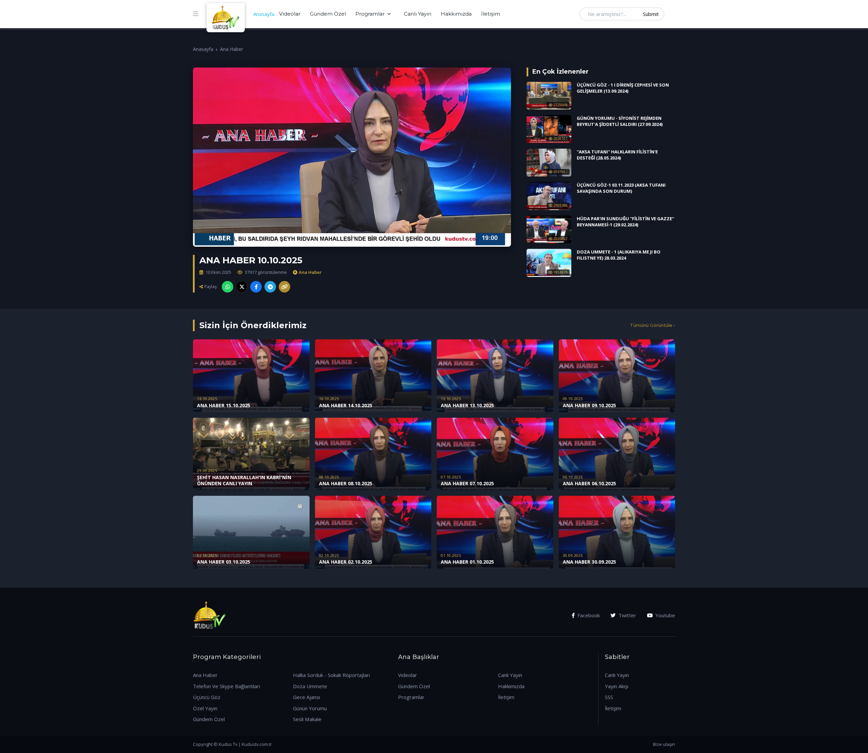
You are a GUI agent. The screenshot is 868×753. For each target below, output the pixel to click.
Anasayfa (263, 14)
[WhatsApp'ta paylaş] (227, 287)
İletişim (490, 14)
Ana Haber (231, 49)
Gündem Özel (328, 14)
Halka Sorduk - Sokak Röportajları (331, 675)
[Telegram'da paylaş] (270, 287)
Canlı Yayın (417, 14)
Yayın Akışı (616, 686)
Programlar (369, 14)
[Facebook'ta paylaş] (256, 287)
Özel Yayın (205, 708)
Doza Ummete (310, 686)
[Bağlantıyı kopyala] (284, 287)
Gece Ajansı (306, 697)
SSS (609, 697)
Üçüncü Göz (206, 697)
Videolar (289, 14)
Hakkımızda (456, 14)
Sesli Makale (307, 719)
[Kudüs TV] (226, 13)
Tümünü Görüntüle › (652, 325)
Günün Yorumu (310, 708)
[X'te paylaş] (242, 287)
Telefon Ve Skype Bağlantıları (226, 686)
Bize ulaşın (664, 744)
